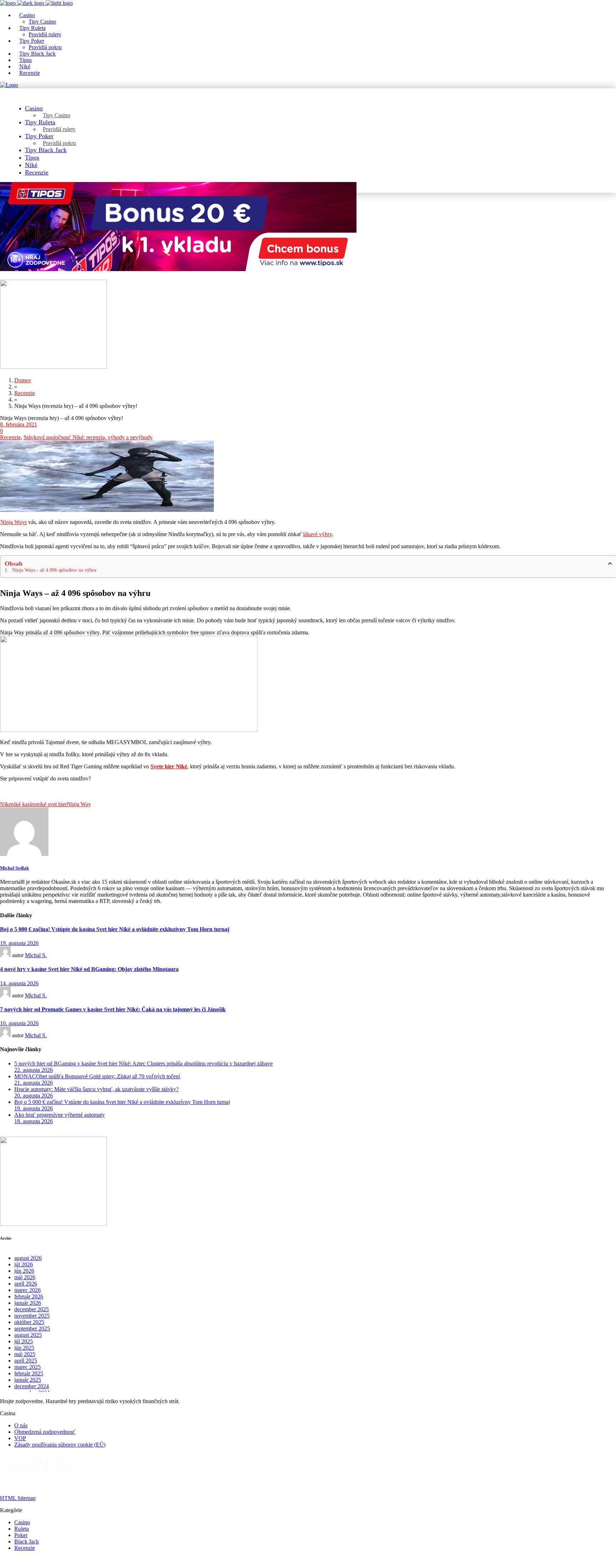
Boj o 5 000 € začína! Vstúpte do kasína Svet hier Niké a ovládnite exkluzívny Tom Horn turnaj (114, 929)
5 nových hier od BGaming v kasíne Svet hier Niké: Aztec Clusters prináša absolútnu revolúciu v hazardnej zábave (143, 1063)
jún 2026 (24, 1271)
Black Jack (26, 1541)
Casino (22, 1522)
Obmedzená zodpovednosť (44, 1432)
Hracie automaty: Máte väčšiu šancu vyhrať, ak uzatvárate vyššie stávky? (96, 1089)
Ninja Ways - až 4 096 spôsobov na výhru (54, 570)
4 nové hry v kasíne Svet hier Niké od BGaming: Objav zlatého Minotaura (89, 969)
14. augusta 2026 (19, 983)
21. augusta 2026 (33, 1083)
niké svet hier (52, 804)
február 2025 (28, 1373)
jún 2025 (24, 1348)
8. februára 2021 (18, 424)
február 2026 (28, 1296)
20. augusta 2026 (33, 1096)
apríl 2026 (25, 1284)
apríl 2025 (25, 1361)
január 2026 (27, 1303)
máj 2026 (24, 1277)
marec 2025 (27, 1367)
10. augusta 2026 (19, 1023)
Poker (20, 1535)
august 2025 (28, 1335)
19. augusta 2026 (19, 943)
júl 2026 (23, 1264)
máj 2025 (24, 1354)
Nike (5, 804)
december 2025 (31, 1309)
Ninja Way (79, 804)
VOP (20, 1438)
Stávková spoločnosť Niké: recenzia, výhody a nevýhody (88, 437)
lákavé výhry (317, 534)
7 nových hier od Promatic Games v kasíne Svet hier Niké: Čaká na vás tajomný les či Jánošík (113, 1009)
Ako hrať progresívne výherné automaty (59, 1115)
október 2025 (29, 1322)
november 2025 (32, 1316)
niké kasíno (24, 804)
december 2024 (31, 1386)
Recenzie (10, 437)
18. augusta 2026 (33, 1121)
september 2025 (32, 1328)
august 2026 (28, 1258)
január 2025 (27, 1380)
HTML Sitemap (18, 1498)
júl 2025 (23, 1341)
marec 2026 (27, 1290)
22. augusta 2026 (33, 1070)
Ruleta (21, 1529)
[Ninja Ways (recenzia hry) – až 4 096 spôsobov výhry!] (24, 854)
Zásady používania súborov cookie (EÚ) (60, 1445)
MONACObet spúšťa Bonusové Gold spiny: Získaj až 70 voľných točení (97, 1076)
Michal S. (36, 955)
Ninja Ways (13, 522)
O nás (20, 1425)
